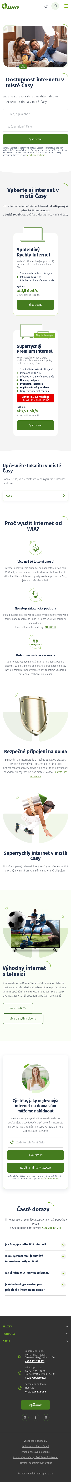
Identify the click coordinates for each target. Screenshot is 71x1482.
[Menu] (66, 6)
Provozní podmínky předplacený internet (35, 1457)
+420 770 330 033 (35, 1377)
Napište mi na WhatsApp (35, 1167)
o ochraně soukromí (36, 155)
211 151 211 (50, 627)
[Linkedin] (25, 1417)
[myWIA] (35, 1405)
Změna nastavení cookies (36, 1452)
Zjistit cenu (35, 139)
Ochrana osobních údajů (35, 1446)
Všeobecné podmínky (35, 1441)
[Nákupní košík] (55, 6)
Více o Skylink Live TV (23, 1018)
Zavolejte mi (35, 1155)
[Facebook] (35, 1417)
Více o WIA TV (18, 1008)
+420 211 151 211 (51, 1228)
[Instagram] (46, 1417)
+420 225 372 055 (35, 1391)
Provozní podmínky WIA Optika (35, 1463)
